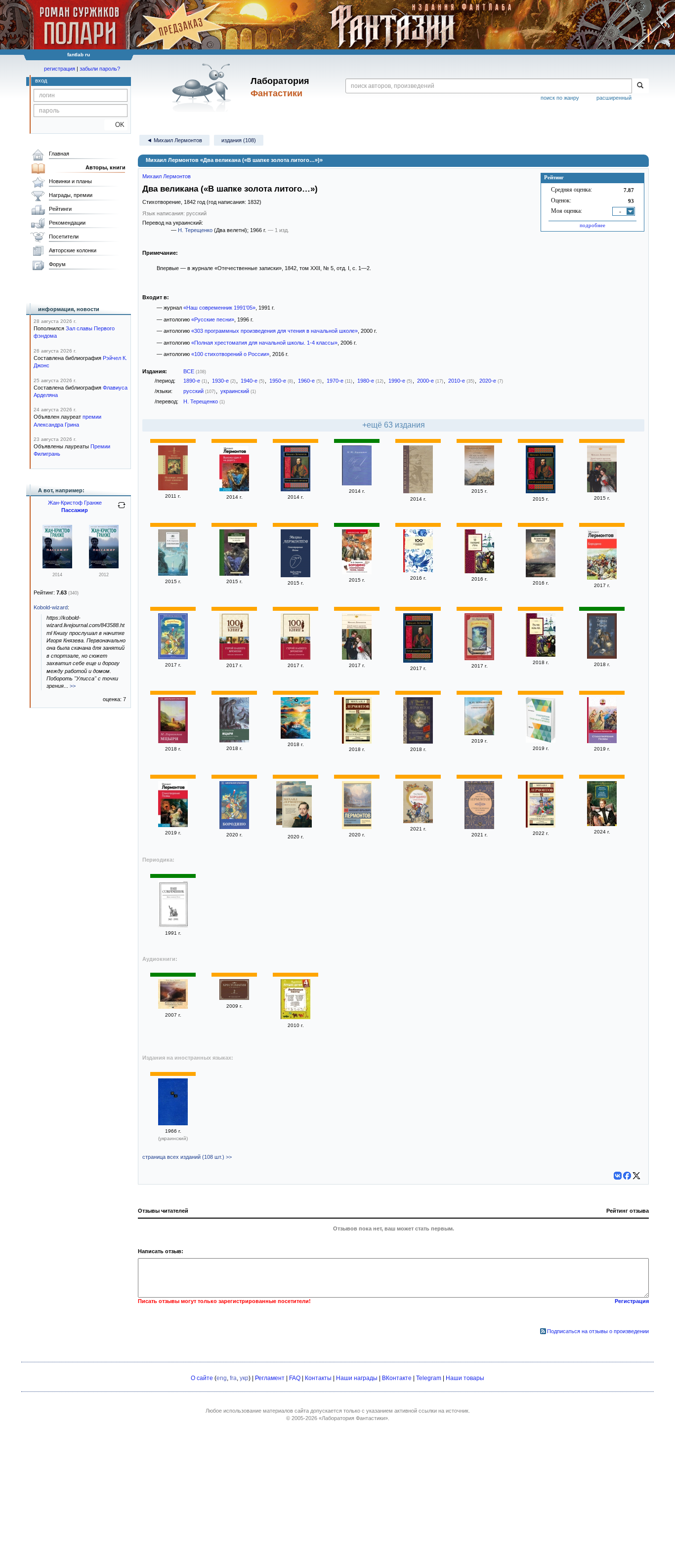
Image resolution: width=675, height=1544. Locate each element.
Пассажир (74, 510)
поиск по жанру (560, 98)
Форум (57, 264)
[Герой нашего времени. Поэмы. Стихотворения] (602, 490)
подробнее (592, 225)
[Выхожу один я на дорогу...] (234, 489)
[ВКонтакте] (618, 1176)
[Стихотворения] (173, 574)
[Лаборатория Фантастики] (203, 87)
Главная (59, 154)
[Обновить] (121, 509)
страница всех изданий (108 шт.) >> (187, 1157)
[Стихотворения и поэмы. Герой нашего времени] (540, 741)
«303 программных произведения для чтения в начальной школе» (274, 331)
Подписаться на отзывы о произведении (598, 1331)
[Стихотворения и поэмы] (234, 574)
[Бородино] (602, 578)
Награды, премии (70, 195)
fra (233, 1378)
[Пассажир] (57, 566)
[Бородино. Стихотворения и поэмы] (540, 826)
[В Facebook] (627, 1176)
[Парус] (295, 737)
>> (73, 686)
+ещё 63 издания (393, 425)
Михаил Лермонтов (166, 176)
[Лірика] (173, 1123)
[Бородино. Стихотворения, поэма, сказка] (357, 572)
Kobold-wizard (51, 607)
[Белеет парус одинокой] (540, 575)
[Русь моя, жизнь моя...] (540, 655)
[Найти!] (640, 86)
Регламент (270, 1378)
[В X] (636, 1176)
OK (116, 124)
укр (244, 1378)
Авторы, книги (105, 167)
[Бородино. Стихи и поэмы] (418, 821)
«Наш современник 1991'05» (219, 308)
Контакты (318, 1378)
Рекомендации (67, 223)
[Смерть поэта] (297, 807)
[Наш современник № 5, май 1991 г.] (173, 925)
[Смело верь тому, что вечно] (418, 491)
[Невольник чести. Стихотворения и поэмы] (173, 1007)
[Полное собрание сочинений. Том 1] (357, 483)
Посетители (64, 236)
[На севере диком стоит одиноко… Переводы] (173, 488)
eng (221, 1378)
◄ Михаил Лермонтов (174, 140)
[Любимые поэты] (295, 1017)
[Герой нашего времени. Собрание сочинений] (602, 824)
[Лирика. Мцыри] (602, 657)
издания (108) (238, 140)
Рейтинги (60, 209)
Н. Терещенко (195, 230)
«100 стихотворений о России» (230, 354)
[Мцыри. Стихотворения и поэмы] (234, 741)
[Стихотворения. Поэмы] (295, 575)
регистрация (59, 69)
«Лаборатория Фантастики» (353, 1418)
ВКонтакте (397, 1378)
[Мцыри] (173, 741)
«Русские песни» (212, 319)
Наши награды (357, 1378)
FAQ (294, 1378)
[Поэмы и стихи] (479, 658)
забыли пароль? (100, 69)
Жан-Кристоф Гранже (75, 503)
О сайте (202, 1378)
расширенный (614, 98)
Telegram (428, 1378)
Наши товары (465, 1378)
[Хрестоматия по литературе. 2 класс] (234, 998)
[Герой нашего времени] (295, 489)
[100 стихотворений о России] (418, 570)
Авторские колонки (72, 250)
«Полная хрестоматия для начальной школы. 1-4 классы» (264, 343)
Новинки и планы (70, 181)
